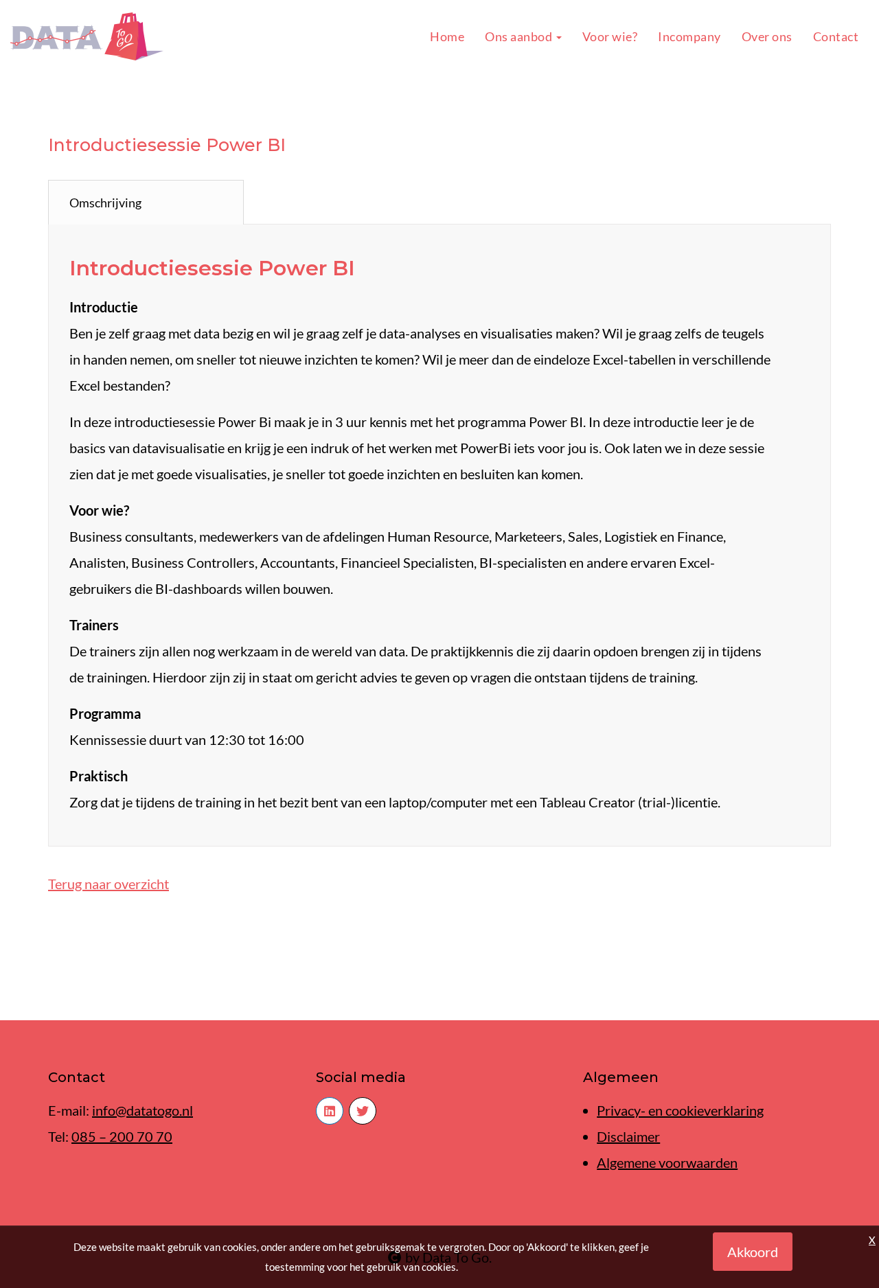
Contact (836, 36)
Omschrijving (105, 202)
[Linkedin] (329, 1111)
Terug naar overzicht (108, 883)
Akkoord (752, 1251)
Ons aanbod (520, 36)
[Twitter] (362, 1111)
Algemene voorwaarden (667, 1162)
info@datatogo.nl (142, 1110)
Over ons (767, 36)
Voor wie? (610, 36)
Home (447, 36)
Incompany (689, 36)
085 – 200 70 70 (121, 1136)
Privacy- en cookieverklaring (680, 1110)
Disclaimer (628, 1136)
